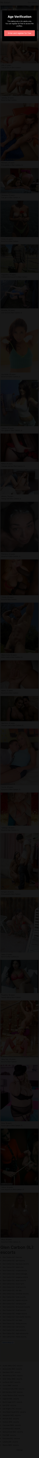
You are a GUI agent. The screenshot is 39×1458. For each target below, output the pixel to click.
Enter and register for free (19, 33)
